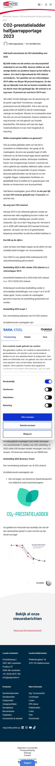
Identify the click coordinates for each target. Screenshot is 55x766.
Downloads (34, 718)
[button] (40, 4)
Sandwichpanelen (11, 693)
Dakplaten (7, 715)
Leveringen (34, 697)
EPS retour (33, 704)
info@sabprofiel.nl (11, 677)
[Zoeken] (46, 5)
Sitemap (27, 753)
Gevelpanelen (9, 697)
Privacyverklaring (27, 750)
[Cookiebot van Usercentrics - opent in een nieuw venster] (41, 330)
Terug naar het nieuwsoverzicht (27, 630)
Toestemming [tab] (10, 337)
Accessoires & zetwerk (13, 718)
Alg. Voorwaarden (37, 693)
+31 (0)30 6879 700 (11, 674)
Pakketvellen (34, 707)
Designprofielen (10, 704)
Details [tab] (27, 337)
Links (31, 711)
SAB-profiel (7, 16)
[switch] (48, 389)
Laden (31, 700)
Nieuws (16, 16)
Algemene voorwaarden (27, 748)
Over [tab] (45, 337)
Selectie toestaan (27, 425)
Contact (27, 755)
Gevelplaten (8, 707)
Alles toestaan (27, 417)
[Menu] (51, 4)
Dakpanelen (8, 700)
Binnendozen (8, 711)
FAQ (30, 715)
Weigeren (27, 434)
